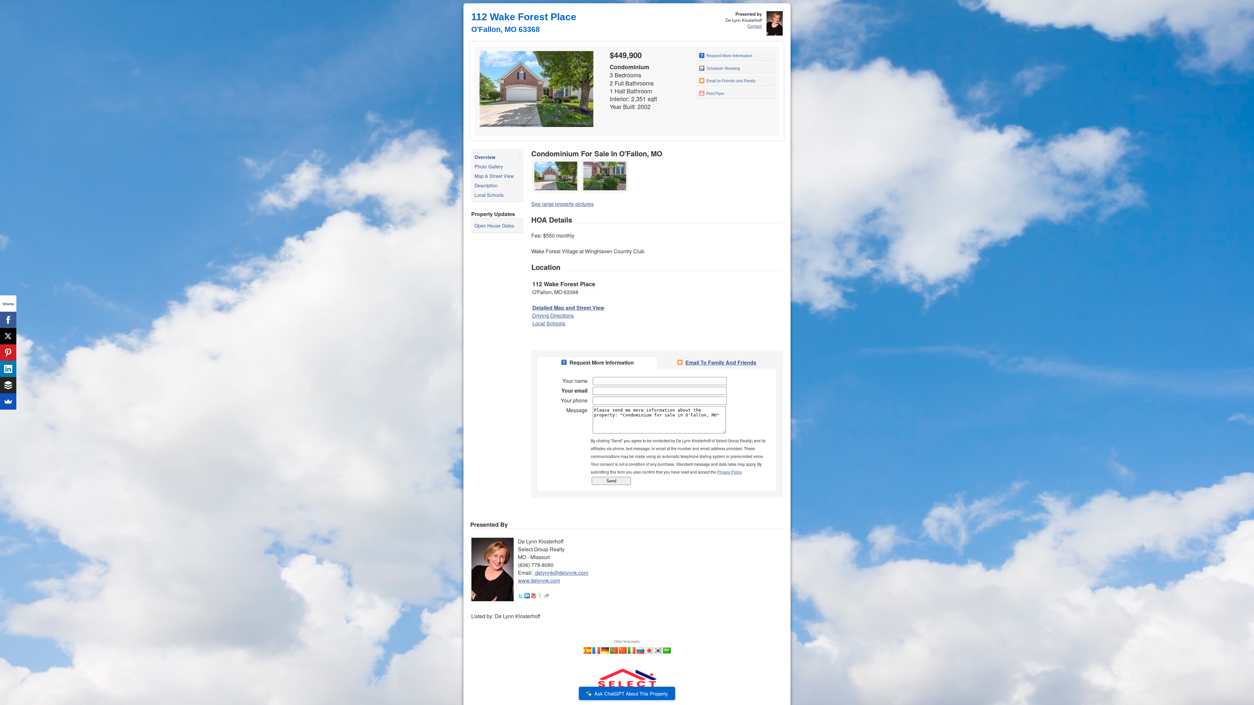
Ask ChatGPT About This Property (631, 693)
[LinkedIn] (8, 369)
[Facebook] (8, 320)
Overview (484, 157)
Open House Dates (494, 225)
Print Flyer (714, 93)
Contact (755, 26)
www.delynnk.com (539, 580)
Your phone (574, 400)
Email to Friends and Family (730, 81)
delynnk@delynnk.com (561, 572)
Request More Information (728, 56)
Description (486, 185)
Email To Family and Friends (720, 362)
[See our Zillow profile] (546, 596)
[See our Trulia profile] (540, 596)
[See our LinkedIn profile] (527, 596)
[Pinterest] (8, 352)
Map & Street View (494, 175)
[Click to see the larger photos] (555, 161)
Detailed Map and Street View (568, 307)
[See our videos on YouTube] (533, 596)
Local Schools (489, 194)
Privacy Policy (729, 472)
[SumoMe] (8, 401)
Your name (574, 380)
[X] (8, 336)
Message (576, 410)
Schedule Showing (722, 68)
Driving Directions (553, 315)
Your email (574, 390)
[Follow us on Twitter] (520, 596)
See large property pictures (562, 204)
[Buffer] (8, 385)
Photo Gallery (488, 166)
